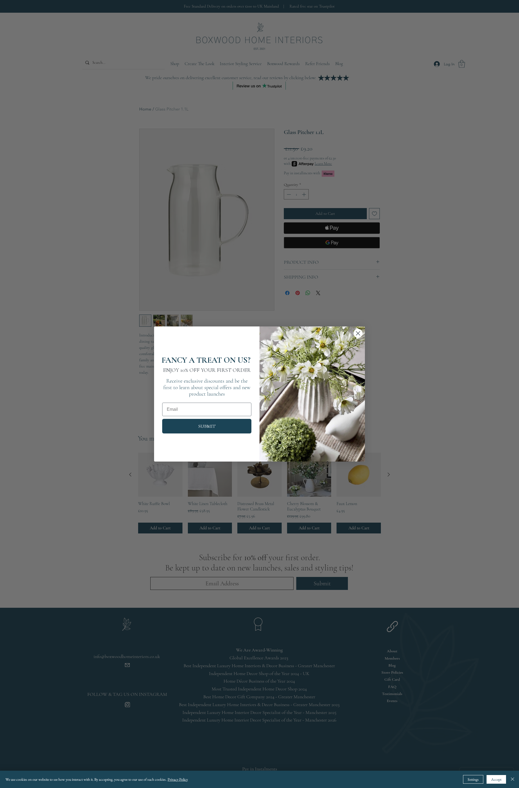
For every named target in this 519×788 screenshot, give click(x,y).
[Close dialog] (358, 333)
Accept (496, 779)
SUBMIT (207, 426)
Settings (473, 779)
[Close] (512, 779)
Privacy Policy (178, 779)
